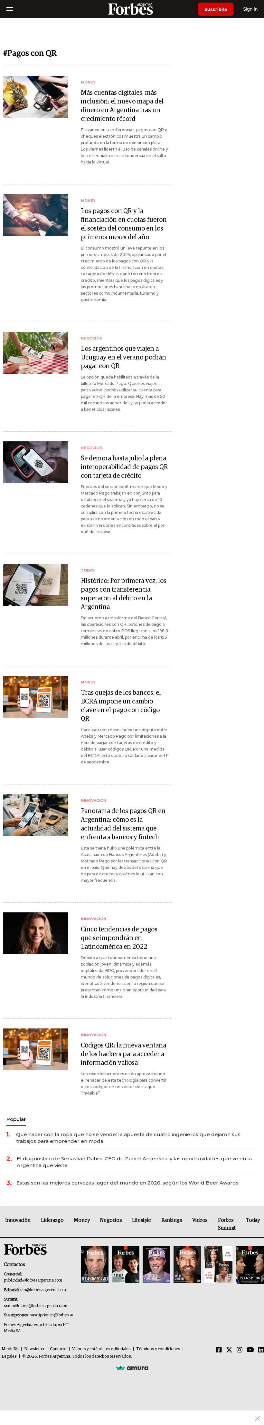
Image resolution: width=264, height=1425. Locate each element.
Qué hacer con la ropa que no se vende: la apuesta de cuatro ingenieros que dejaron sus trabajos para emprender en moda (128, 1137)
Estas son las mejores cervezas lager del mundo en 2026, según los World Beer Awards (127, 1183)
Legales (9, 1356)
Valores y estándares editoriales (101, 1349)
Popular (16, 1119)
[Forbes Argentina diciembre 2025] (187, 1265)
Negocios (111, 1220)
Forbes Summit (227, 1224)
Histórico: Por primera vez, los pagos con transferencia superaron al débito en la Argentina (123, 594)
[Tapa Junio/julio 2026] (94, 1265)
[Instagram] (239, 1350)
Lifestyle (141, 1220)
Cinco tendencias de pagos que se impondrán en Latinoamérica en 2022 (119, 938)
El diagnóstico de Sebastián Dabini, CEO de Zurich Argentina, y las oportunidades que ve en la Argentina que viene (134, 1161)
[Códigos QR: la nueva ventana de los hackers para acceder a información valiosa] (35, 1049)
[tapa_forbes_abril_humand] (125, 1265)
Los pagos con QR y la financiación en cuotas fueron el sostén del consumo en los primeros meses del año (124, 224)
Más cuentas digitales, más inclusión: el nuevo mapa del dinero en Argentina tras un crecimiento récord (122, 106)
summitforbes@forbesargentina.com (36, 1306)
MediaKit (10, 1349)
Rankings (171, 1220)
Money (82, 1220)
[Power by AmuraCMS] (132, 1368)
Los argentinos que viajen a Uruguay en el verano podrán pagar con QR (123, 357)
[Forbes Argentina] (132, 9)
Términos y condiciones (158, 1349)
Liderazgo (52, 1220)
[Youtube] (250, 1350)
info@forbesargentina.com (43, 1290)
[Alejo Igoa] (156, 1265)
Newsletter (34, 1349)
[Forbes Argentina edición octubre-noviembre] (218, 1265)
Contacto (58, 1349)
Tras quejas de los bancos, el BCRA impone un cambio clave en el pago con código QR (121, 706)
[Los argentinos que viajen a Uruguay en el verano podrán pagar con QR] (35, 353)
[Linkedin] (261, 1350)
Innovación (18, 1220)
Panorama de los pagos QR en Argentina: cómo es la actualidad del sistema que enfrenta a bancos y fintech (123, 824)
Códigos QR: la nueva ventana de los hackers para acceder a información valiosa (123, 1054)
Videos (200, 1220)
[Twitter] (229, 1350)
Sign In (250, 9)
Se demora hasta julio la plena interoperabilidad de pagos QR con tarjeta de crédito (124, 467)
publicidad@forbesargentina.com (33, 1280)
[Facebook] (219, 1350)
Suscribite (215, 9)
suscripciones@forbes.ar (51, 1315)
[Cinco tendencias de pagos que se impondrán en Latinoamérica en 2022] (35, 933)
